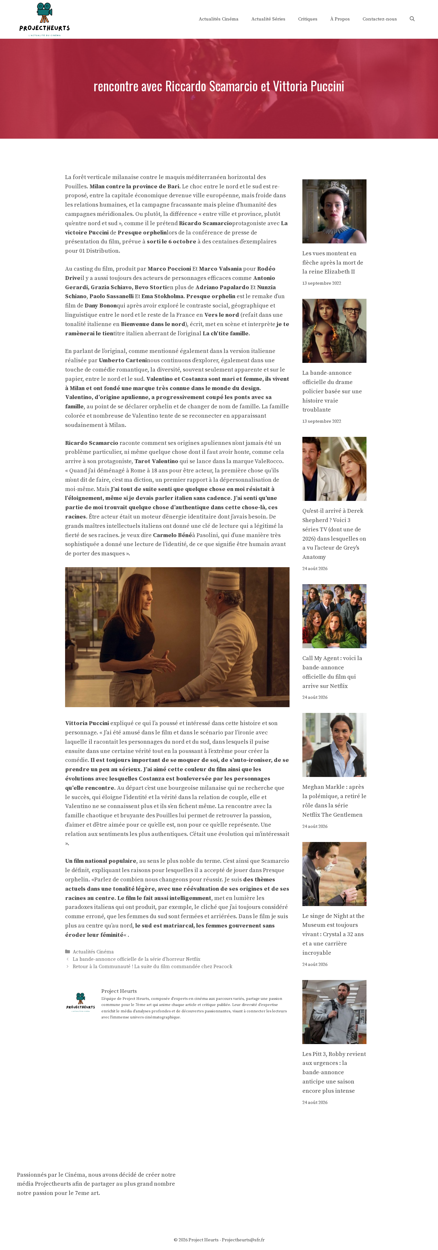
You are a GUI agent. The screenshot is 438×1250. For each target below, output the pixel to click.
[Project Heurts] (44, 18)
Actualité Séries (268, 19)
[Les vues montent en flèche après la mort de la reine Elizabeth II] (334, 238)
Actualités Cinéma (219, 19)
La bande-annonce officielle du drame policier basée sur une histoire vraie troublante (332, 391)
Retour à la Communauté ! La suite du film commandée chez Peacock (152, 967)
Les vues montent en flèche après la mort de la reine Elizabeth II (332, 263)
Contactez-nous (380, 19)
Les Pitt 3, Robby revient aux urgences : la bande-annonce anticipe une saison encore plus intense (334, 1072)
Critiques (307, 19)
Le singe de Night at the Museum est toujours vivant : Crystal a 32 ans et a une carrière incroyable (333, 934)
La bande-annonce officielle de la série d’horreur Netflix (136, 959)
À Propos (340, 19)
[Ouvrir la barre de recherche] (412, 19)
